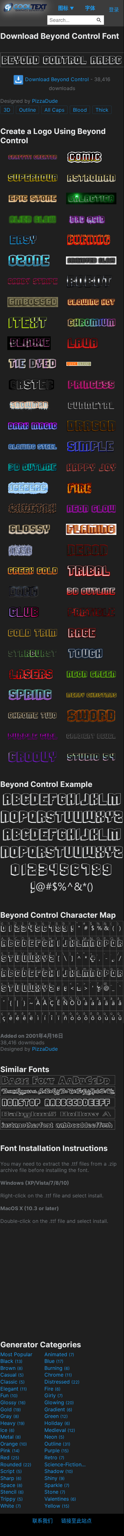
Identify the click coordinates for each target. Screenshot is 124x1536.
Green (56, 1416)
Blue (53, 1361)
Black (11, 1361)
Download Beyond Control (56, 79)
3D (6, 110)
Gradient (58, 1409)
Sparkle (56, 1485)
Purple (56, 1450)
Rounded (15, 1464)
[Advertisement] (62, 1281)
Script (11, 1471)
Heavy (12, 1423)
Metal (10, 1437)
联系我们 (42, 1521)
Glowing (59, 1402)
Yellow (56, 1506)
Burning (57, 1368)
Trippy (11, 1499)
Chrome (58, 1374)
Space (11, 1485)
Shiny (54, 1478)
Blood (80, 110)
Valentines (60, 1499)
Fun (9, 1395)
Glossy (13, 1402)
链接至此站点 (76, 1521)
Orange (13, 1444)
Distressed (62, 1381)
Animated (59, 1354)
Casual (12, 1374)
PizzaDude (45, 101)
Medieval (59, 1430)
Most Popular (16, 1354)
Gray (9, 1416)
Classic (12, 1381)
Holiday (57, 1423)
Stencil (12, 1492)
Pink (10, 1450)
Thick (101, 110)
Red (9, 1457)
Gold (10, 1409)
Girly (53, 1395)
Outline (27, 110)
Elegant (13, 1388)
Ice (7, 1430)
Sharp (11, 1478)
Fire (52, 1388)
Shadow (58, 1471)
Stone (54, 1492)
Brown (11, 1368)
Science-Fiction (65, 1464)
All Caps (54, 110)
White (10, 1506)
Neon (54, 1437)
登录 (114, 9)
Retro (54, 1457)
